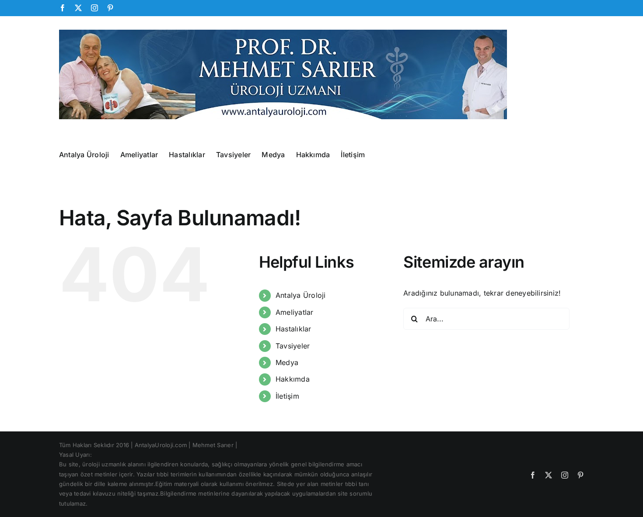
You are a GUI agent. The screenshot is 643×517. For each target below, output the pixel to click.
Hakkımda (293, 379)
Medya (287, 362)
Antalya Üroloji (301, 295)
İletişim (287, 396)
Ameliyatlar (295, 312)
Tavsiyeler (293, 345)
